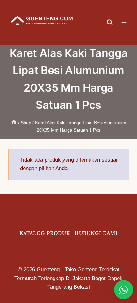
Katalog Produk (44, 233)
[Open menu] (127, 22)
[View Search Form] (110, 22)
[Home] (14, 122)
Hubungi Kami (96, 233)
